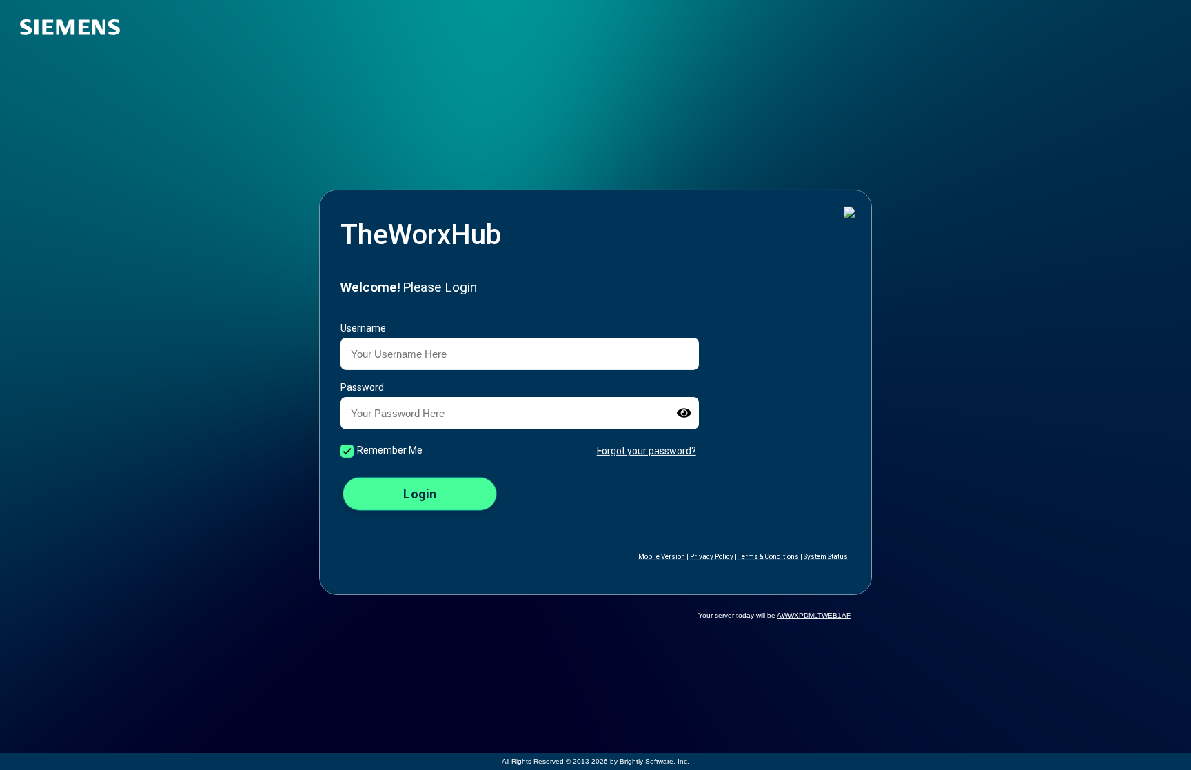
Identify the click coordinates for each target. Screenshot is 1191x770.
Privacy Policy (711, 556)
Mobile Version (661, 556)
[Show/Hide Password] (684, 413)
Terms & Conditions (768, 556)
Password (362, 387)
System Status (826, 556)
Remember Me (390, 450)
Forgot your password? (646, 450)
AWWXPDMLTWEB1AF (814, 615)
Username (363, 328)
